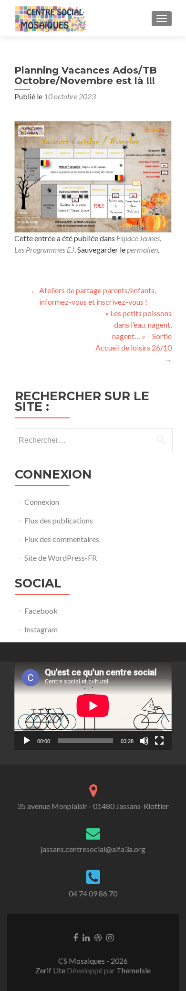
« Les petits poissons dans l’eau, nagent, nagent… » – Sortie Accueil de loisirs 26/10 (133, 336)
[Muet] (144, 741)
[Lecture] (26, 741)
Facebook (41, 610)
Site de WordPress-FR (60, 557)
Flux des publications (58, 520)
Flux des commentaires (61, 538)
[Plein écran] (159, 741)
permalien (142, 249)
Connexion (41, 501)
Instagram (41, 629)
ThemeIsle (133, 970)
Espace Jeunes (138, 238)
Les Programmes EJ (44, 249)
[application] (93, 705)
